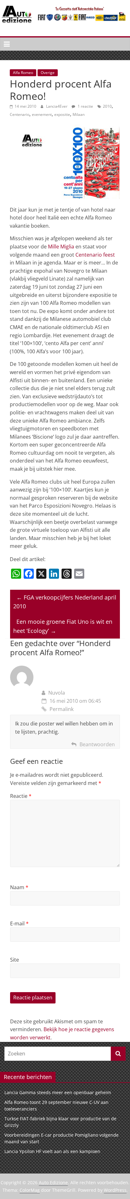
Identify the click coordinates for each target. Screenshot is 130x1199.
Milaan (79, 114)
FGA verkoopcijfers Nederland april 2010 (64, 602)
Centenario (19, 114)
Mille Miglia (61, 246)
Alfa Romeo (23, 72)
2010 (107, 106)
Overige (48, 72)
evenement (42, 114)
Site (14, 959)
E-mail (19, 923)
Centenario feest (95, 254)
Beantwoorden (97, 744)
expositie (62, 114)
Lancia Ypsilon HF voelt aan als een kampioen (52, 1151)
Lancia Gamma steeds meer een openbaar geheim (57, 1092)
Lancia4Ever (57, 106)
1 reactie (85, 106)
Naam (19, 887)
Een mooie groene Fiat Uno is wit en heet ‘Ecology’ (62, 626)
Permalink (62, 709)
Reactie (21, 796)
